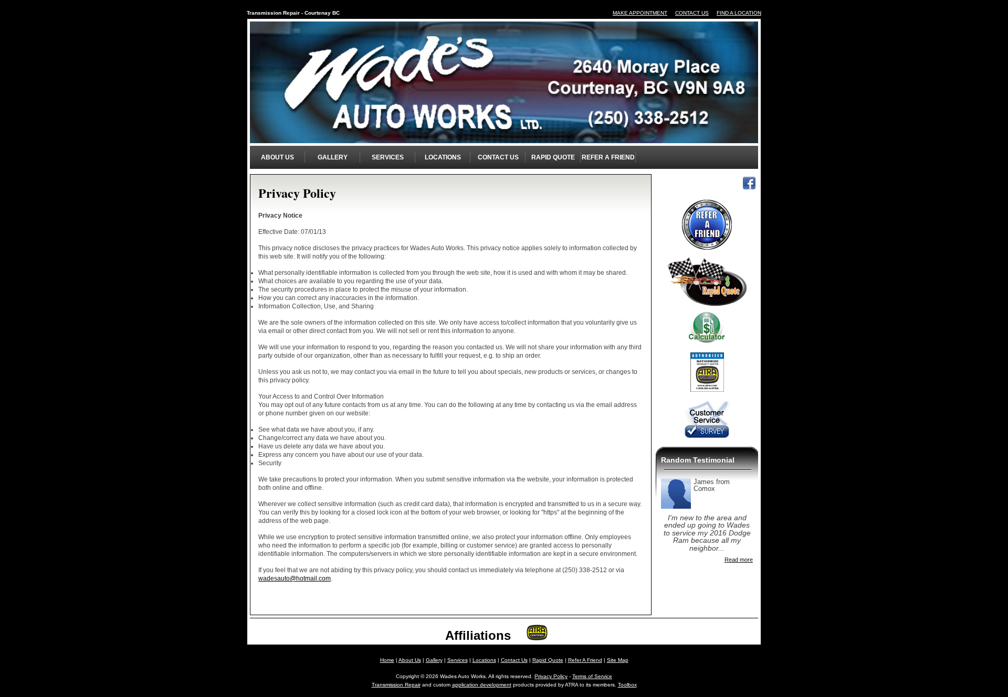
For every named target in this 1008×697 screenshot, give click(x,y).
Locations (443, 157)
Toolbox (627, 685)
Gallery (333, 157)
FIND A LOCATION (739, 13)
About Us (277, 157)
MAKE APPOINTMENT (640, 13)
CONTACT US (692, 13)
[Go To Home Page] (504, 136)
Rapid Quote (553, 157)
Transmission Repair (396, 685)
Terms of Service (592, 676)
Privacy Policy (551, 676)
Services (388, 157)
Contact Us (498, 157)
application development (481, 685)
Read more (738, 560)
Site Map (617, 660)
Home (387, 660)
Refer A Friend (608, 157)
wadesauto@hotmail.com (294, 578)
